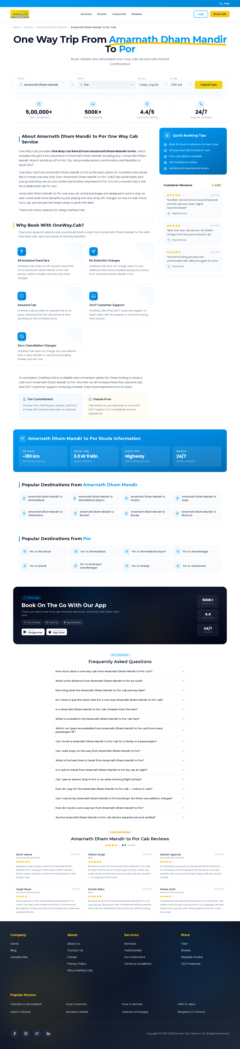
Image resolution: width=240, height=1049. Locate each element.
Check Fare (208, 85)
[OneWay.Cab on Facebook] (14, 1033)
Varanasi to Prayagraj (135, 1012)
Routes (101, 14)
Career (72, 957)
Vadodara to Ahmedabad (26, 1004)
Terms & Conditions (137, 964)
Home (17, 27)
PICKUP (21, 78)
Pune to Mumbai (132, 1004)
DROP (80, 78)
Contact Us (75, 950)
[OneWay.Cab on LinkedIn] (48, 1033)
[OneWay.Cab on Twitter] (37, 1033)
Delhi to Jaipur (186, 1004)
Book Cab (220, 14)
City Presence (190, 964)
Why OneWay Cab (80, 970)
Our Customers (134, 957)
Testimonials (133, 950)
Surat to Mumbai (76, 1004)
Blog (13, 950)
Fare (184, 944)
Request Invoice (192, 957)
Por (87, 538)
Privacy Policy (76, 964)
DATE (143, 78)
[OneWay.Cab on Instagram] (26, 1033)
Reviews (137, 14)
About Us (73, 944)
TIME (175, 78)
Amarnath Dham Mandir (52, 27)
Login (200, 14)
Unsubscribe (19, 957)
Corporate (119, 14)
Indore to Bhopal (20, 1012)
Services (86, 14)
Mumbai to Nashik (77, 1012)
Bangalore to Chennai (191, 1012)
